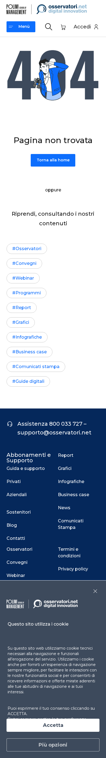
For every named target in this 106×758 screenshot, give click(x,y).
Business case (31, 351)
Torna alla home (53, 160)
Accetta (53, 725)
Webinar (24, 278)
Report (23, 307)
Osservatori (28, 248)
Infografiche (28, 337)
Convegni (25, 263)
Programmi (28, 292)
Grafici (22, 322)
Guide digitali (29, 381)
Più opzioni (53, 745)
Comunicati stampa (37, 366)
